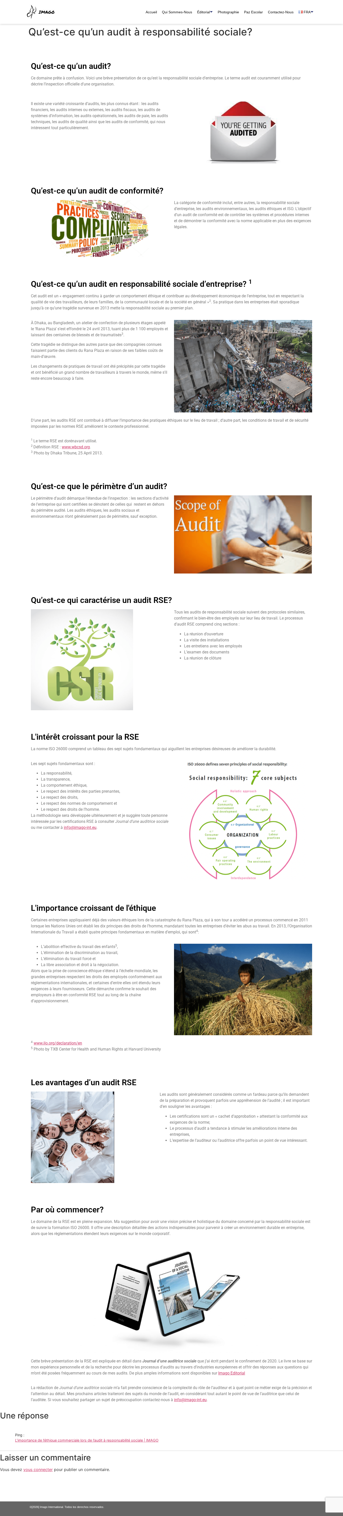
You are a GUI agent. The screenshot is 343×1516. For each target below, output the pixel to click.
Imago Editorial (231, 1373)
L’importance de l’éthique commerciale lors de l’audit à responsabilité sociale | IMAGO (86, 1440)
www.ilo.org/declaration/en (58, 1043)
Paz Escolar (253, 12)
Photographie (228, 12)
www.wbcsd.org (76, 447)
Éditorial (203, 12)
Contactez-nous (281, 12)
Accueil (151, 12)
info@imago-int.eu (80, 827)
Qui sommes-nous (177, 12)
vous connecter (38, 1469)
